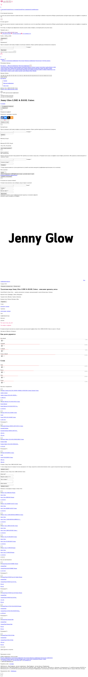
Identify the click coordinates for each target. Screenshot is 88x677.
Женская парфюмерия (13, 65)
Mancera (28, 70)
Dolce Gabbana (24, 68)
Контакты (36, 9)
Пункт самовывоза (26, 9)
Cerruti (2, 68)
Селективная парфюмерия (12, 60)
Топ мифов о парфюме (6, 325)
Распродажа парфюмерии (47, 657)
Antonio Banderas (17, 67)
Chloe (8, 68)
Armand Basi (24, 67)
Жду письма (3, 193)
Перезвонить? (4, 38)
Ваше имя (3, 474)
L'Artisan (9, 70)
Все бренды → (4, 65)
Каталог (4, 60)
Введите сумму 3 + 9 (5, 476)
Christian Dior (13, 68)
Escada (35, 68)
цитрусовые (3, 311)
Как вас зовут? (4, 190)
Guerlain (17, 69)
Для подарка (21, 60)
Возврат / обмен (42, 659)
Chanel (5, 68)
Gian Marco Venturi (47, 68)
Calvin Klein (42, 67)
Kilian (5, 70)
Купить (2, 172)
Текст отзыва (4, 479)
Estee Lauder (40, 68)
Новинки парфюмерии (30, 60)
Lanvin (24, 70)
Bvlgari (33, 67)
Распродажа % (39, 60)
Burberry (29, 67)
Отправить (3, 165)
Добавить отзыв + (5, 469)
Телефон (29, 47)
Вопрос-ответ (22, 659)
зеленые (9, 311)
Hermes (21, 69)
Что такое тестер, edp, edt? (7, 322)
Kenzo (2, 70)
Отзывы (8, 9)
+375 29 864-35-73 (26, 33)
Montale (34, 70)
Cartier (54, 67)
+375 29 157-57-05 (6, 33)
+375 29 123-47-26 (16, 33)
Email (28, 185)
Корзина (3, 58)
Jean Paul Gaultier (38, 69)
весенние (3, 306)
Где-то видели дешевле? (6, 148)
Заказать (3, 134)
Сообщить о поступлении (6, 176)
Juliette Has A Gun (51, 69)
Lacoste (12, 70)
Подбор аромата (47, 60)
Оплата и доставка (14, 9)
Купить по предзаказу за (17, 173)
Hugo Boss (25, 69)
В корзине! (9, 175)
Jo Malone (44, 69)
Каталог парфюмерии (6, 657)
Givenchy (10, 69)
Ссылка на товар (5, 162)
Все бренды (3, 78)
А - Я (5, 77)
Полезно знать (17, 286)
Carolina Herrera (49, 67)
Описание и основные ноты (6, 286)
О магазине (3, 9)
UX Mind (11, 663)
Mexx (31, 70)
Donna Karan (31, 68)
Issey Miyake (31, 69)
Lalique (16, 70)
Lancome (20, 70)
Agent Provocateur (5, 67)
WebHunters (13, 671)
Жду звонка (3, 50)
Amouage (11, 67)
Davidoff (18, 68)
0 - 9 (2, 77)
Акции (20, 9)
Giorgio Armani (4, 69)
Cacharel (37, 67)
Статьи (32, 9)
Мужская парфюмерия (24, 65)
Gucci (13, 69)
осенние (7, 306)
